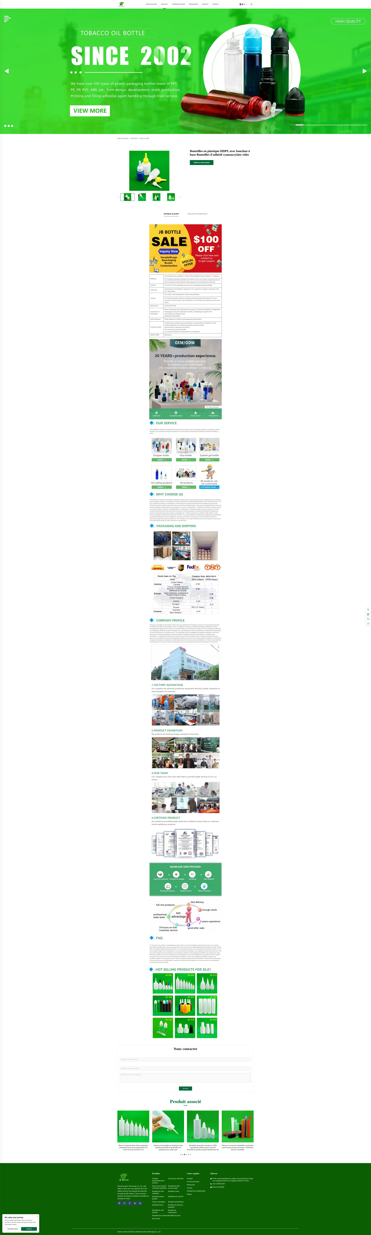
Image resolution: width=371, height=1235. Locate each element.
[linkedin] (140, 1203)
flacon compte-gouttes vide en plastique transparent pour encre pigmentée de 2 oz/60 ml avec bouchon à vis (252, 1147)
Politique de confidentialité (196, 1191)
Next (179, 197)
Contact (215, 4)
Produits (164, 4)
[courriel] (368, 619)
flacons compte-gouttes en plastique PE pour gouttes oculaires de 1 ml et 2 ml (217, 1146)
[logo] (123, 1177)
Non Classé (144, 138)
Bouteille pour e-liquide (160, 1215)
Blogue (189, 1194)
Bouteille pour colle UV (175, 1196)
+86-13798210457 (219, 1184)
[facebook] (130, 1203)
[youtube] (135, 1203)
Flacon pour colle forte (175, 1178)
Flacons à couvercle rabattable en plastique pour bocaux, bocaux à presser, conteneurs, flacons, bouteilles (148, 1147)
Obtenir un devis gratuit (202, 162)
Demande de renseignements (197, 214)
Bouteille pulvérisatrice (175, 1202)
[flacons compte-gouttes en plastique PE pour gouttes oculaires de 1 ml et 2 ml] (218, 1126)
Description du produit (171, 214)
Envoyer (185, 1088)
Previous (118, 197)
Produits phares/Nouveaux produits (158, 1181)
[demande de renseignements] (368, 623)
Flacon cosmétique (158, 1202)
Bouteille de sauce (174, 1215)
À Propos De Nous (178, 4)
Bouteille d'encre (157, 1205)
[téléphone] (368, 609)
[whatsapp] (368, 614)
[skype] (119, 1203)
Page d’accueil (151, 4)
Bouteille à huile (173, 1191)
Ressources (193, 4)
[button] (180, 1154)
